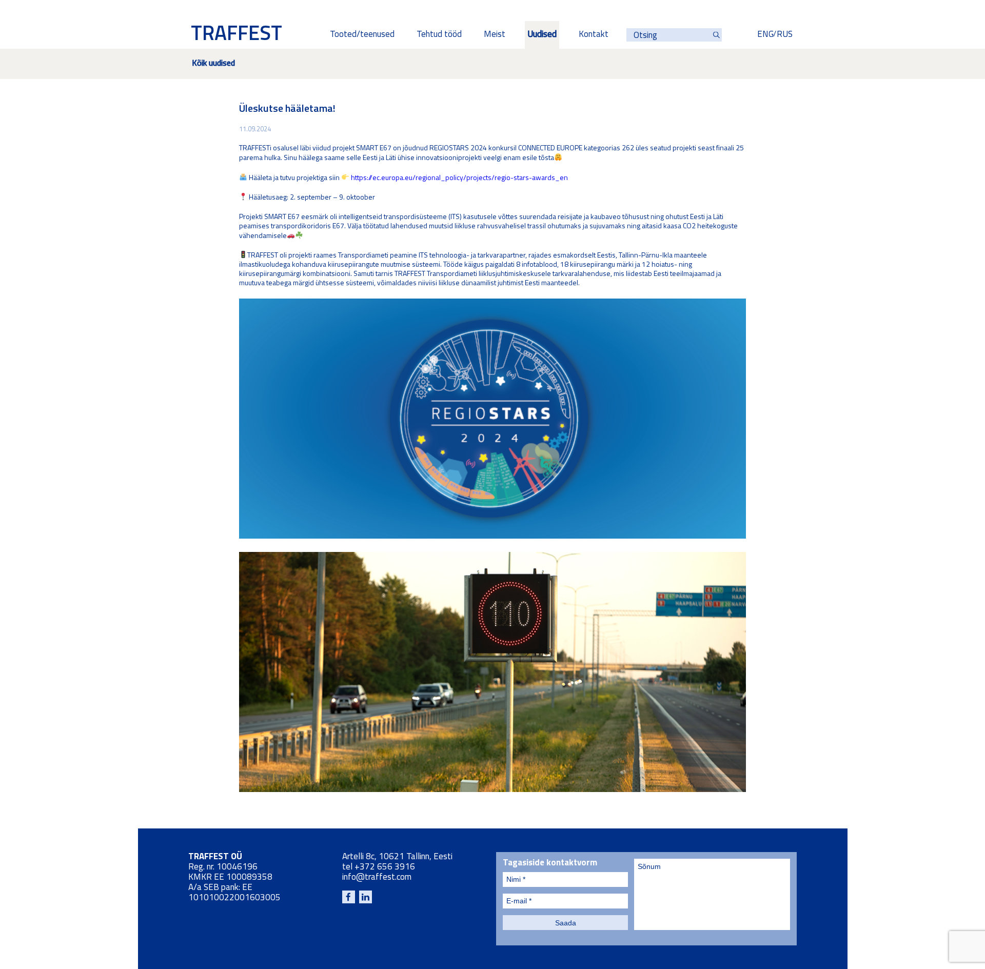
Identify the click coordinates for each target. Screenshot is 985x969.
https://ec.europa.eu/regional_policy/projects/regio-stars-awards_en (459, 178)
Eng (765, 34)
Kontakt (593, 34)
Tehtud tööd (439, 34)
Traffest (236, 35)
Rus (785, 34)
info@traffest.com (376, 877)
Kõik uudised (213, 64)
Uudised (542, 34)
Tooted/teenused (362, 34)
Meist (494, 34)
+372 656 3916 (384, 867)
